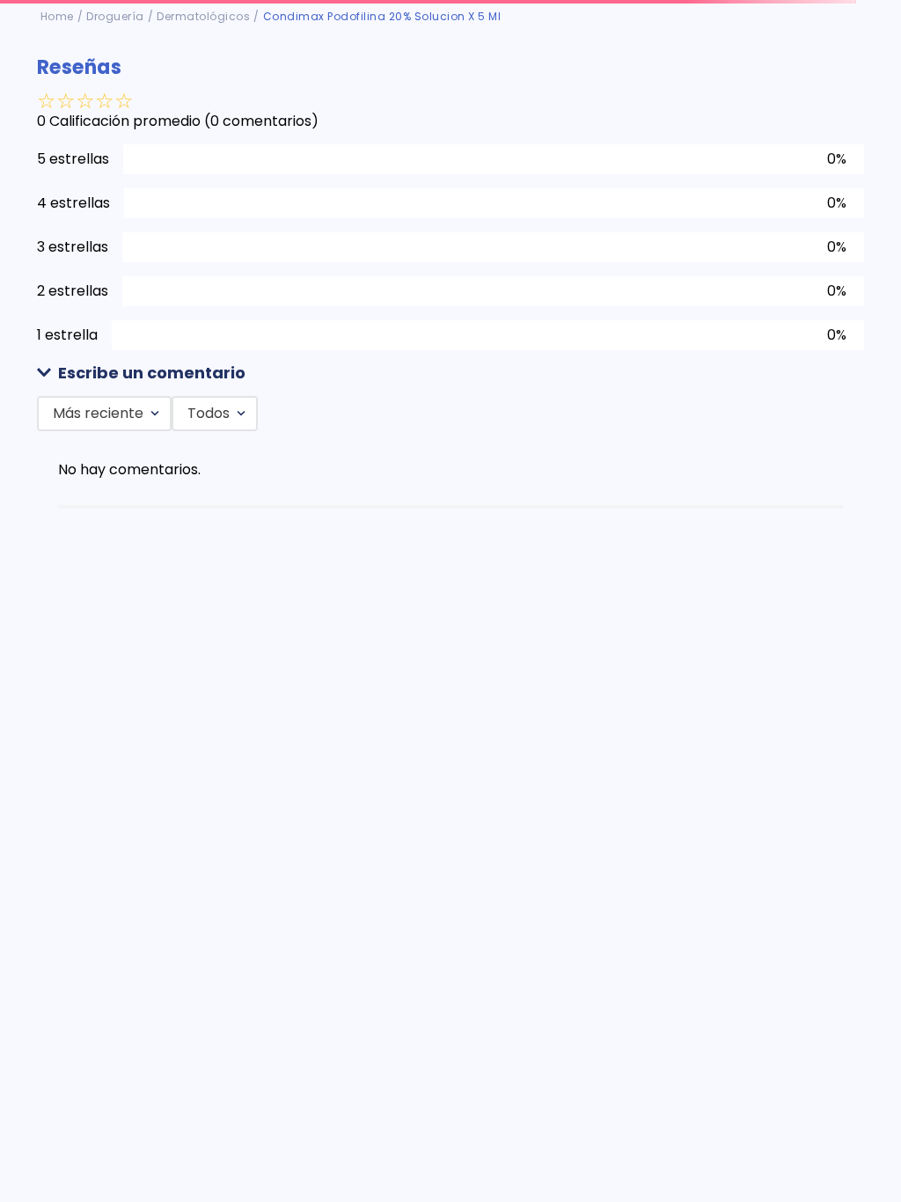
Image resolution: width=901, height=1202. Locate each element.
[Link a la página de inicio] (57, 16)
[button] (451, 373)
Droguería (115, 16)
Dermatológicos (203, 16)
